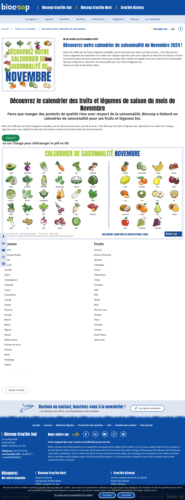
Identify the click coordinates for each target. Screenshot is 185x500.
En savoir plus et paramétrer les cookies (73, 495)
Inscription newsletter (149, 408)
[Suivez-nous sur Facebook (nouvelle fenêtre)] (3, 236)
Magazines (118, 19)
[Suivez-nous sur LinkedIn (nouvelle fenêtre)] (3, 243)
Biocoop (135, 19)
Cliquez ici (11, 138)
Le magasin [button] (31, 19)
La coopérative (152, 19)
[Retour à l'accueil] (20, 7)
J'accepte (126, 495)
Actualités (64, 19)
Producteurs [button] (98, 19)
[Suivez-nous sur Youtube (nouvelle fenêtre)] (3, 250)
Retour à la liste (16, 390)
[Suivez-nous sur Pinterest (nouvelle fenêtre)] (3, 263)
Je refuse (107, 495)
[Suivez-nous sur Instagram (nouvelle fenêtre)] (3, 256)
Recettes (80, 19)
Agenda (49, 19)
